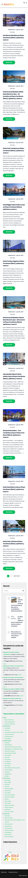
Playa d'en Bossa (9, 719)
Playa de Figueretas (10, 722)
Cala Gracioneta (9, 736)
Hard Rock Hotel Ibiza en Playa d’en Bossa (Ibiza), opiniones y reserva (13, 37)
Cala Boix (7, 742)
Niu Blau (7, 776)
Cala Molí (7, 784)
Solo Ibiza (12, 32)
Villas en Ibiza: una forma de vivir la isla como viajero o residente (16, 634)
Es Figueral (7, 761)
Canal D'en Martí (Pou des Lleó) (13, 747)
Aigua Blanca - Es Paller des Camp (13, 749)
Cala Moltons (8, 826)
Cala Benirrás (8, 832)
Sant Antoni (6, 726)
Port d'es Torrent (9, 811)
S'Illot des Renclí (9, 836)
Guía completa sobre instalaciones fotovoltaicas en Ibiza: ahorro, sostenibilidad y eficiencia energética (17, 604)
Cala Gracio (8, 728)
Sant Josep (6, 778)
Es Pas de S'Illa (8, 824)
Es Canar (7, 757)
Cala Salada (8, 738)
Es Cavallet (8, 793)
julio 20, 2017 (19, 312)
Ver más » (19, 674)
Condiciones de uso (13, 872)
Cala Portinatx (8, 828)
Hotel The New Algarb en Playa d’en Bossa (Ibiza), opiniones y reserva (13, 263)
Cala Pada (7, 765)
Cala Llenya (8, 759)
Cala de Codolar (9, 807)
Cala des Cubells (9, 788)
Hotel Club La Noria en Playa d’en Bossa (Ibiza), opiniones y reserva (13, 543)
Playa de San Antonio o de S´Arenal (14, 732)
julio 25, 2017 (19, 29)
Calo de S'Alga (8, 770)
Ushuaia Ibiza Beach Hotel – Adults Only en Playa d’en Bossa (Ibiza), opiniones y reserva (14, 376)
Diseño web (4, 872)
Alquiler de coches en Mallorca (12, 689)
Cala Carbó (7, 780)
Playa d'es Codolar (9, 797)
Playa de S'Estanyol (10, 751)
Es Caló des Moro (9, 734)
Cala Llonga (8, 755)
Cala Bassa (7, 809)
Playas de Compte (9, 805)
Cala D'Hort (8, 790)
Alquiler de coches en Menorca (12, 698)
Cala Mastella (8, 745)
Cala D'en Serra (9, 818)
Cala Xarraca (8, 834)
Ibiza (4, 717)
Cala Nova (7, 772)
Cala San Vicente (9, 830)
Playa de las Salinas (10, 795)
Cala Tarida (7, 803)
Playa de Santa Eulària (10, 753)
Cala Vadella (8, 782)
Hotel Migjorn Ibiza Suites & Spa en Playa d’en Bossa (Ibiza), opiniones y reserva (14, 207)
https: (10, 852)
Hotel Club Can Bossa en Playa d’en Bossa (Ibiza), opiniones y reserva (13, 150)
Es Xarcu (7, 786)
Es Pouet (7, 730)
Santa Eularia (7, 740)
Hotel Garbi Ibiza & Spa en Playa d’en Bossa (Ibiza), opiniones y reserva (14, 489)
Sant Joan (6, 813)
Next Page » (17, 576)
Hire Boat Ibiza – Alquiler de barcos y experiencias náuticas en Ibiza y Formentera (17, 621)
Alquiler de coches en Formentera (13, 677)
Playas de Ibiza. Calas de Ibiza (13, 714)
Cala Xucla (7, 815)
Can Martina (8, 763)
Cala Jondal (8, 801)
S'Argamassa (8, 774)
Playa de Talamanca (10, 724)
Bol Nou (7, 799)
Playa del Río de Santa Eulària (12, 767)
